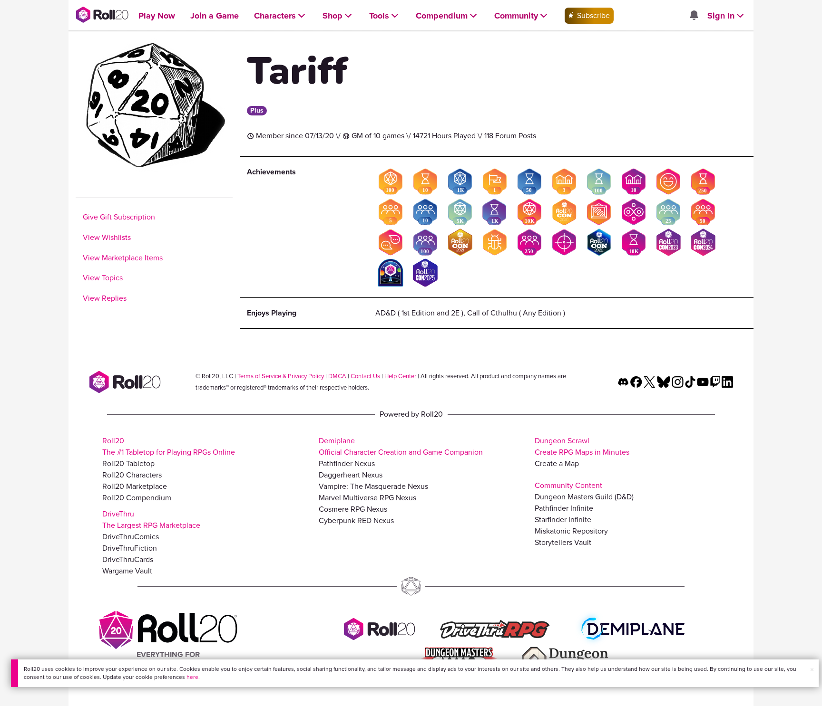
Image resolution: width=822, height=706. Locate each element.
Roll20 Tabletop (128, 463)
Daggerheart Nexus (350, 474)
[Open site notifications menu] (694, 16)
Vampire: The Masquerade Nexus (373, 486)
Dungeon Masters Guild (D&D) (584, 496)
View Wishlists (107, 237)
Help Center (400, 376)
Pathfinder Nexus (347, 463)
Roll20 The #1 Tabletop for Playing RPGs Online (168, 446)
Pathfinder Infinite (564, 508)
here (192, 677)
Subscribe (592, 15)
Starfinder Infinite (563, 519)
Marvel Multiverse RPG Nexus (367, 497)
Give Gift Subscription (119, 216)
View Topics (103, 277)
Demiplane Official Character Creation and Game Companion (401, 446)
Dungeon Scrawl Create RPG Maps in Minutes (582, 446)
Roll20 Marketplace (134, 486)
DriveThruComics (130, 536)
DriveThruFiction (129, 548)
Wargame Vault (127, 570)
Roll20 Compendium (136, 497)
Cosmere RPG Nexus (353, 509)
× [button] (812, 669)
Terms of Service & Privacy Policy (280, 376)
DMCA (337, 376)
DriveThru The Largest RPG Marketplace (151, 519)
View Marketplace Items (123, 257)
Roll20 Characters (132, 474)
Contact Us (365, 376)
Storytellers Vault (563, 542)
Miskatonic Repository (571, 530)
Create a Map (557, 463)
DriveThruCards (127, 559)
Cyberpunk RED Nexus (356, 520)
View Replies (105, 298)
